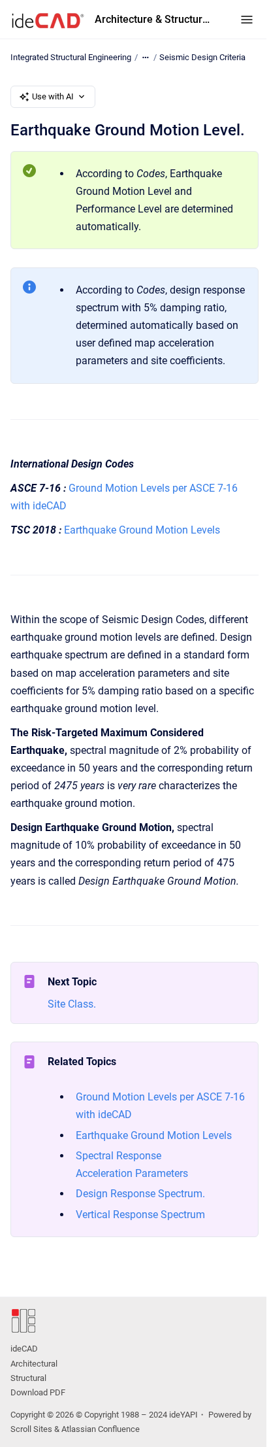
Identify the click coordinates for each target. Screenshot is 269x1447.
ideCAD (24, 1348)
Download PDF (37, 1392)
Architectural (33, 1364)
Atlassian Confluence (100, 1429)
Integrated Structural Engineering (70, 57)
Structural (28, 1378)
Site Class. (72, 1004)
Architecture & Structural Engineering (154, 19)
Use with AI (53, 96)
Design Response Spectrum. (140, 1193)
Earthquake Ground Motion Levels (142, 530)
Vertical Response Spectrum (140, 1214)
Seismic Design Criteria (202, 57)
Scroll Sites (31, 1429)
